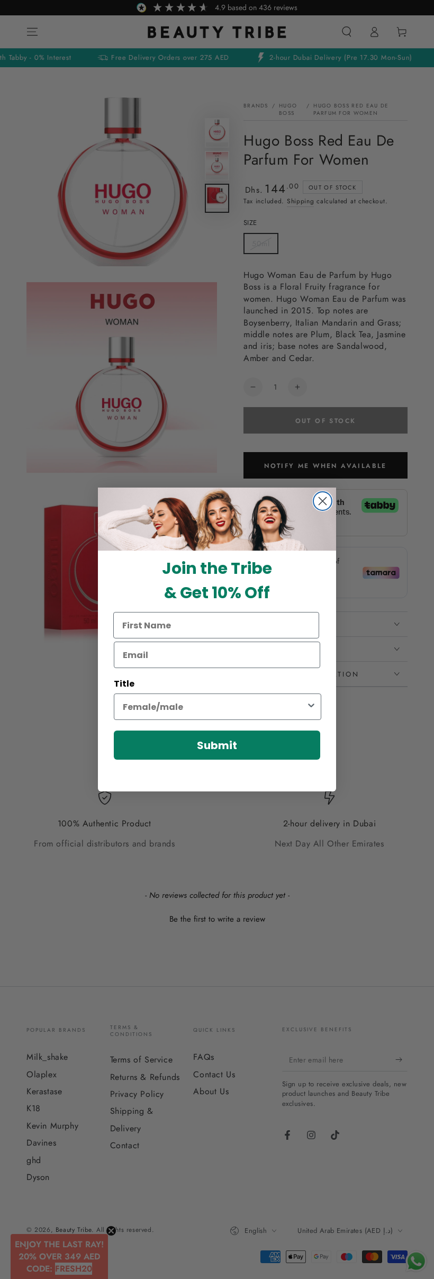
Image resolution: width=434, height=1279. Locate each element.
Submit (217, 745)
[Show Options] (311, 706)
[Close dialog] (322, 501)
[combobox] (214, 706)
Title (124, 684)
